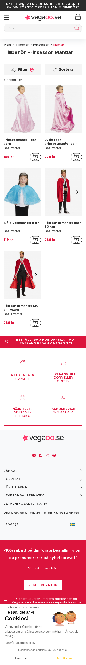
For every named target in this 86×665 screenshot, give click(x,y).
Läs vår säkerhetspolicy (20, 643)
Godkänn (64, 658)
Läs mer (21, 658)
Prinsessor (40, 44)
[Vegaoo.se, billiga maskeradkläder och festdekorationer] (43, 17)
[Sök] (76, 29)
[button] (43, 524)
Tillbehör (21, 44)
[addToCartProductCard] (35, 157)
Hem (8, 44)
